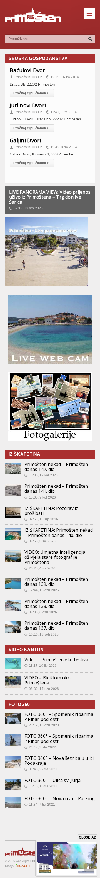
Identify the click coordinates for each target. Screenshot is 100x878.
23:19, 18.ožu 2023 (41, 725)
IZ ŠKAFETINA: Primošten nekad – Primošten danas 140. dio (58, 532)
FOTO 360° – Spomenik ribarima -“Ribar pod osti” (58, 716)
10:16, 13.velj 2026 (41, 634)
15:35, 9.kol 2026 (40, 497)
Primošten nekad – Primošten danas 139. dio (56, 581)
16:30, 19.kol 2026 (41, 475)
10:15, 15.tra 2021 (40, 786)
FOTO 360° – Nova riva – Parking (59, 798)
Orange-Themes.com (28, 865)
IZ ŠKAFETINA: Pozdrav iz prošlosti (51, 510)
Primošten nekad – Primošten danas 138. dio (56, 603)
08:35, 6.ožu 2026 (40, 612)
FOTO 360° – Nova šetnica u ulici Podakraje (59, 760)
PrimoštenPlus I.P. (26, 77)
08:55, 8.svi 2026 (40, 541)
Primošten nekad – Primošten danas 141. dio (56, 488)
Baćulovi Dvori (28, 70)
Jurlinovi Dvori (28, 105)
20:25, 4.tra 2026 (39, 568)
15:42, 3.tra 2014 (61, 147)
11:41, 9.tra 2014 (61, 112)
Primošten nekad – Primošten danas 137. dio (56, 625)
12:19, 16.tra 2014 (62, 77)
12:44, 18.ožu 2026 (41, 590)
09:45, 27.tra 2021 (40, 769)
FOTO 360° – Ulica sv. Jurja (52, 780)
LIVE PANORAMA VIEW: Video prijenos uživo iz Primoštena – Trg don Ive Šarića (50, 197)
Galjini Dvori (25, 140)
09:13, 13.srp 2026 (26, 208)
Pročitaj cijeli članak (31, 93)
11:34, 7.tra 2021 (39, 804)
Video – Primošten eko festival (56, 659)
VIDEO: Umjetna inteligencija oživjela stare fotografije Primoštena (55, 557)
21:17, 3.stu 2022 (40, 747)
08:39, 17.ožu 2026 (41, 689)
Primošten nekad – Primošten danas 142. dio (56, 466)
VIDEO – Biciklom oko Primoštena (47, 680)
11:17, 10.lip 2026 (40, 666)
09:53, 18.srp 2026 (41, 519)
